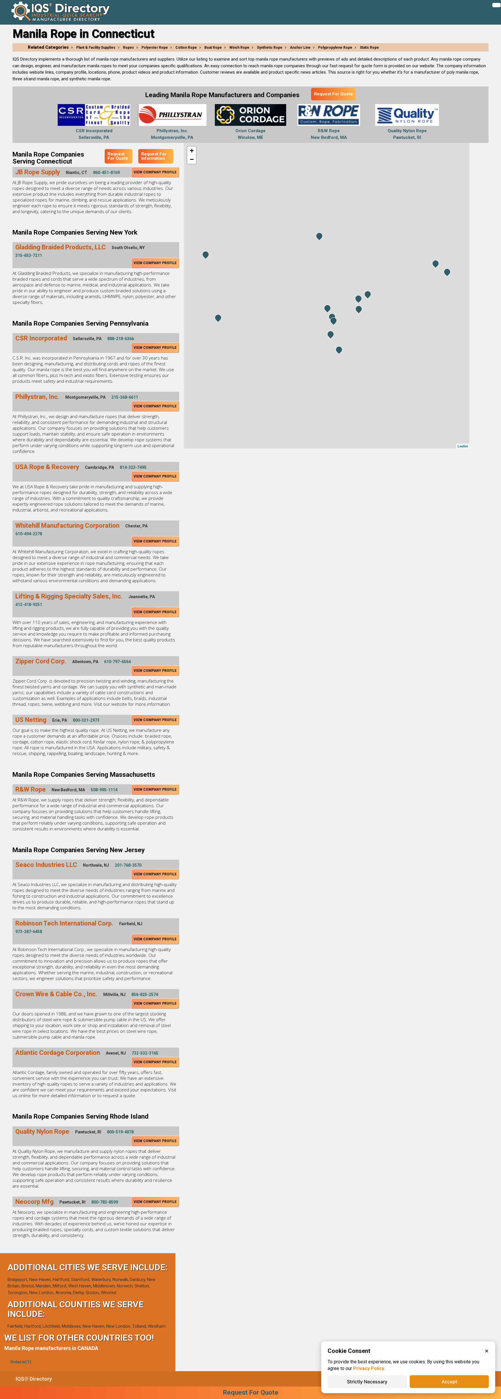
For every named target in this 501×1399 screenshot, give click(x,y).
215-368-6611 (124, 397)
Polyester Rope (154, 48)
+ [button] (192, 150)
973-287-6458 (28, 931)
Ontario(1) (20, 1361)
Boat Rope (213, 48)
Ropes (128, 48)
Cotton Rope (186, 48)
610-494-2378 (28, 533)
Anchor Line (300, 48)
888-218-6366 (120, 338)
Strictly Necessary (367, 1382)
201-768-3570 (128, 865)
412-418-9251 (28, 604)
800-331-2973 (86, 720)
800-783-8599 (104, 1202)
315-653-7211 (28, 255)
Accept (449, 1382)
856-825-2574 (144, 994)
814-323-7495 (133, 467)
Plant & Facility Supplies (95, 48)
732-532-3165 (145, 1053)
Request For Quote (333, 94)
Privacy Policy (368, 1368)
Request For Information (153, 156)
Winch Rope (239, 48)
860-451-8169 (106, 172)
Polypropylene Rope (335, 48)
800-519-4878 (120, 1132)
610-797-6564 (117, 661)
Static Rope (369, 48)
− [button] (192, 159)
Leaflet (463, 446)
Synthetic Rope (269, 48)
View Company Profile (155, 172)
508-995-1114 (104, 789)
